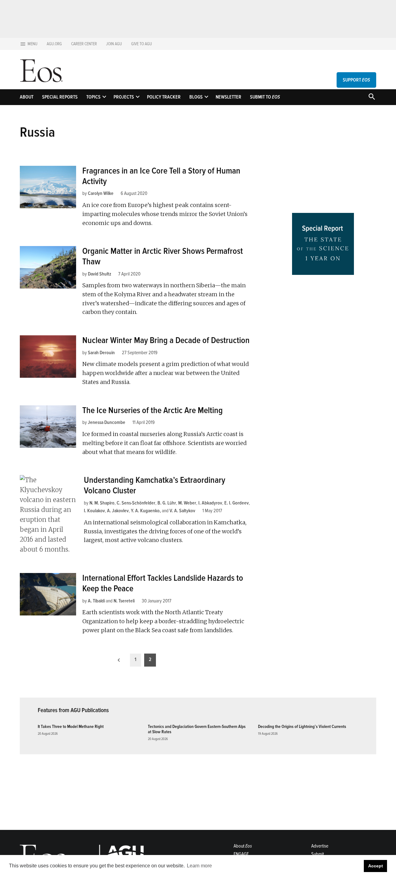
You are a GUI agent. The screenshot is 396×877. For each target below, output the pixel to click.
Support (356, 80)
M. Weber (187, 503)
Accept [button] (375, 865)
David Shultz (99, 274)
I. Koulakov (94, 511)
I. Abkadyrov (210, 503)
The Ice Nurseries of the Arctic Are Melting (152, 410)
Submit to (265, 97)
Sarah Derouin (101, 353)
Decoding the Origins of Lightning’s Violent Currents (302, 726)
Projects (124, 97)
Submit (317, 854)
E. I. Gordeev (236, 503)
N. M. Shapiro (101, 503)
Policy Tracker (164, 97)
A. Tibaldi (96, 601)
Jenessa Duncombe (106, 422)
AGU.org (54, 43)
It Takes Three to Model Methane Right (71, 726)
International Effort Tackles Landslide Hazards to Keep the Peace (162, 583)
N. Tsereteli (124, 601)
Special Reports (60, 97)
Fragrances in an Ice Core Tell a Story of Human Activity (161, 176)
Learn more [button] (199, 865)
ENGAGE (241, 854)
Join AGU (114, 43)
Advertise (319, 846)
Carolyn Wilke (101, 193)
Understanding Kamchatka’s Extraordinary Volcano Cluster (154, 485)
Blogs (196, 97)
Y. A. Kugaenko (145, 511)
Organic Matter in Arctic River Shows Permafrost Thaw (162, 256)
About (26, 97)
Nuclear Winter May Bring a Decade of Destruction (166, 340)
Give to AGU (141, 43)
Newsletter (228, 97)
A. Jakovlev (118, 511)
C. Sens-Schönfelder (136, 503)
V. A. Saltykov (182, 511)
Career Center (84, 43)
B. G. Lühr (166, 503)
